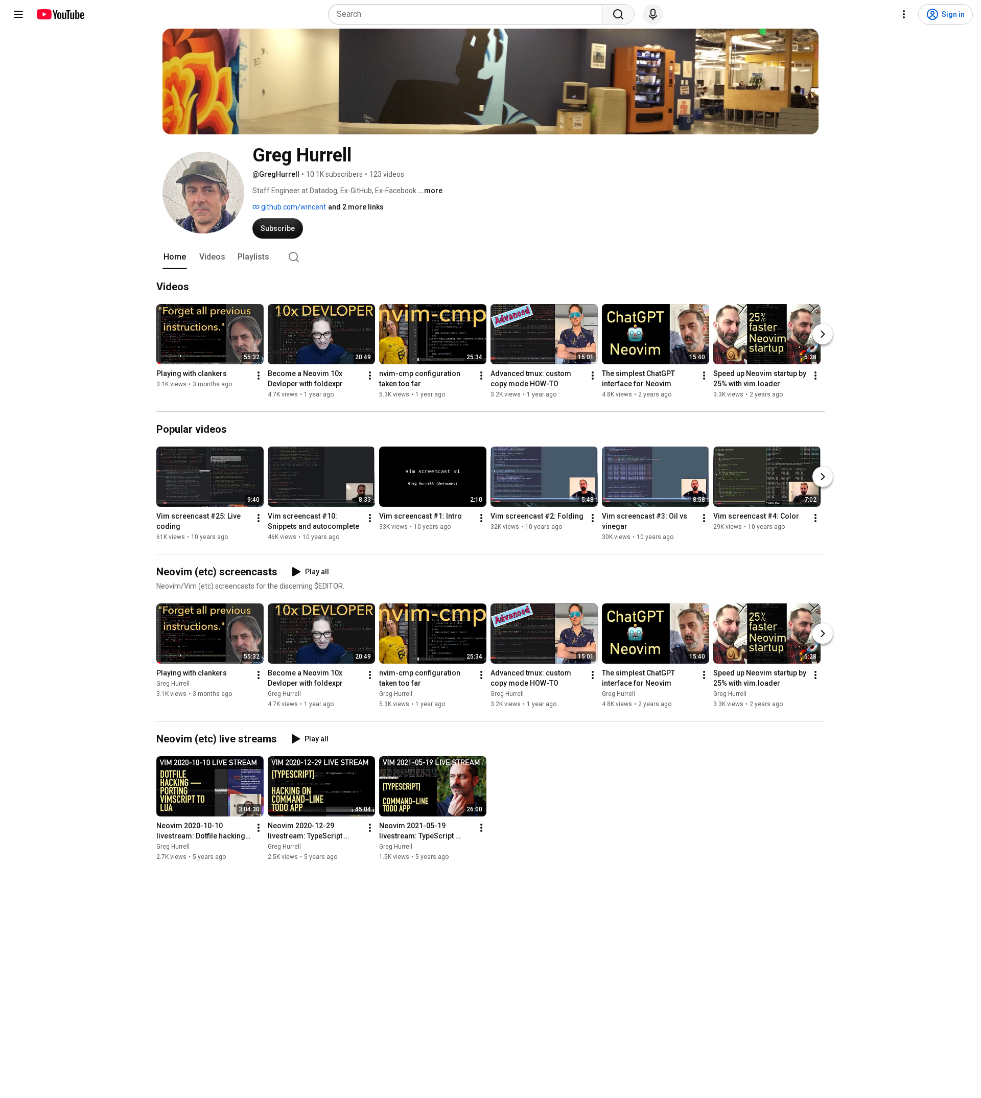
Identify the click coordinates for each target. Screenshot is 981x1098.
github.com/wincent (293, 207)
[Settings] (904, 14)
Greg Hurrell (173, 683)
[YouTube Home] (60, 14)
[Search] (618, 14)
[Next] (822, 334)
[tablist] (490, 257)
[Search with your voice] (653, 14)
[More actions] (258, 375)
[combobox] (468, 14)
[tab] (174, 257)
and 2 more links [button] (356, 207)
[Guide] (18, 14)
